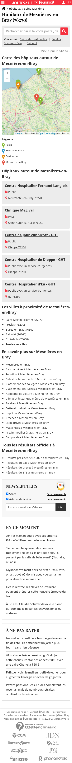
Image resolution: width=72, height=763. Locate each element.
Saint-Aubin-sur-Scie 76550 (25, 223)
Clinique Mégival (19, 210)
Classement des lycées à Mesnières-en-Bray (34, 389)
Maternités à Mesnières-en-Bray (26, 428)
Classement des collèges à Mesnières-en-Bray (35, 384)
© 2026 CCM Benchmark (55, 718)
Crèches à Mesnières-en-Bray (25, 418)
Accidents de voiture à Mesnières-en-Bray (33, 394)
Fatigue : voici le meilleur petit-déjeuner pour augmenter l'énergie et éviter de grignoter (36, 675)
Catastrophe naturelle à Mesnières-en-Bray (33, 379)
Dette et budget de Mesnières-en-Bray (30, 408)
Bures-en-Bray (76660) (20, 329)
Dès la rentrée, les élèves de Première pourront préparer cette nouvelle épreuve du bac (36, 592)
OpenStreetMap (46, 133)
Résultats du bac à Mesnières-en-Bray (30, 462)
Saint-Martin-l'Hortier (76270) (24, 320)
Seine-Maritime (34, 8)
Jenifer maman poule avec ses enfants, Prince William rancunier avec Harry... (32, 538)
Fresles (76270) (15, 324)
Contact (34, 712)
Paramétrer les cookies (42, 715)
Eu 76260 (14, 296)
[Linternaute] (19, 743)
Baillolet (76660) (16, 334)
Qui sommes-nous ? (17, 712)
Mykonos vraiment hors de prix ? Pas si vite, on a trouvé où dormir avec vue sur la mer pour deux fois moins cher (35, 574)
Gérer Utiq (63, 715)
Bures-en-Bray (13, 43)
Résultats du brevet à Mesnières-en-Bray (32, 467)
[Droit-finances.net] (53, 743)
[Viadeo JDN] (53, 750)
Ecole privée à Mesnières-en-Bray (27, 423)
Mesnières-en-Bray (18, 364)
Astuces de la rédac (20, 499)
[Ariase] (19, 758)
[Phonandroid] (53, 758)
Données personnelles (16, 715)
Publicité (44, 712)
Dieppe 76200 (17, 247)
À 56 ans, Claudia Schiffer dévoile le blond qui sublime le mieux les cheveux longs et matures (34, 609)
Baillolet (32, 43)
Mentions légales (13, 718)
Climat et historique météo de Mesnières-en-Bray (37, 398)
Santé (12, 494)
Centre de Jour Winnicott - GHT (31, 235)
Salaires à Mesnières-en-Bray (24, 403)
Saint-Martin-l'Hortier (33, 39)
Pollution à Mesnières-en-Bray (25, 374)
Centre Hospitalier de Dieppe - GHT (35, 259)
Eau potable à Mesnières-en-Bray (27, 437)
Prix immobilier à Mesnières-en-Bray (29, 432)
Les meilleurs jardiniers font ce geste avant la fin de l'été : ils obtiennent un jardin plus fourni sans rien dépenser (36, 643)
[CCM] (19, 735)
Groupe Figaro (32, 718)
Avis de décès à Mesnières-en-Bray (28, 369)
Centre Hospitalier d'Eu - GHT (30, 284)
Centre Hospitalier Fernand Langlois (36, 185)
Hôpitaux (15, 8)
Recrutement (58, 712)
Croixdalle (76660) (17, 339)
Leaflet (19, 133)
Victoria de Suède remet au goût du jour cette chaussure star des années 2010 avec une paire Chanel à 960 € (34, 660)
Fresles (56, 39)
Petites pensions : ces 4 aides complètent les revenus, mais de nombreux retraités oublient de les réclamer (35, 689)
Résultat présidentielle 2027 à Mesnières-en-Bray (37, 458)
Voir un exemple (56, 494)
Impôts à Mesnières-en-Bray (24, 413)
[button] (36, 98)
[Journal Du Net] (53, 735)
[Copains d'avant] (19, 750)
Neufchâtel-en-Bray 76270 (25, 198)
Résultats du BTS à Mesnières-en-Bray (30, 472)
